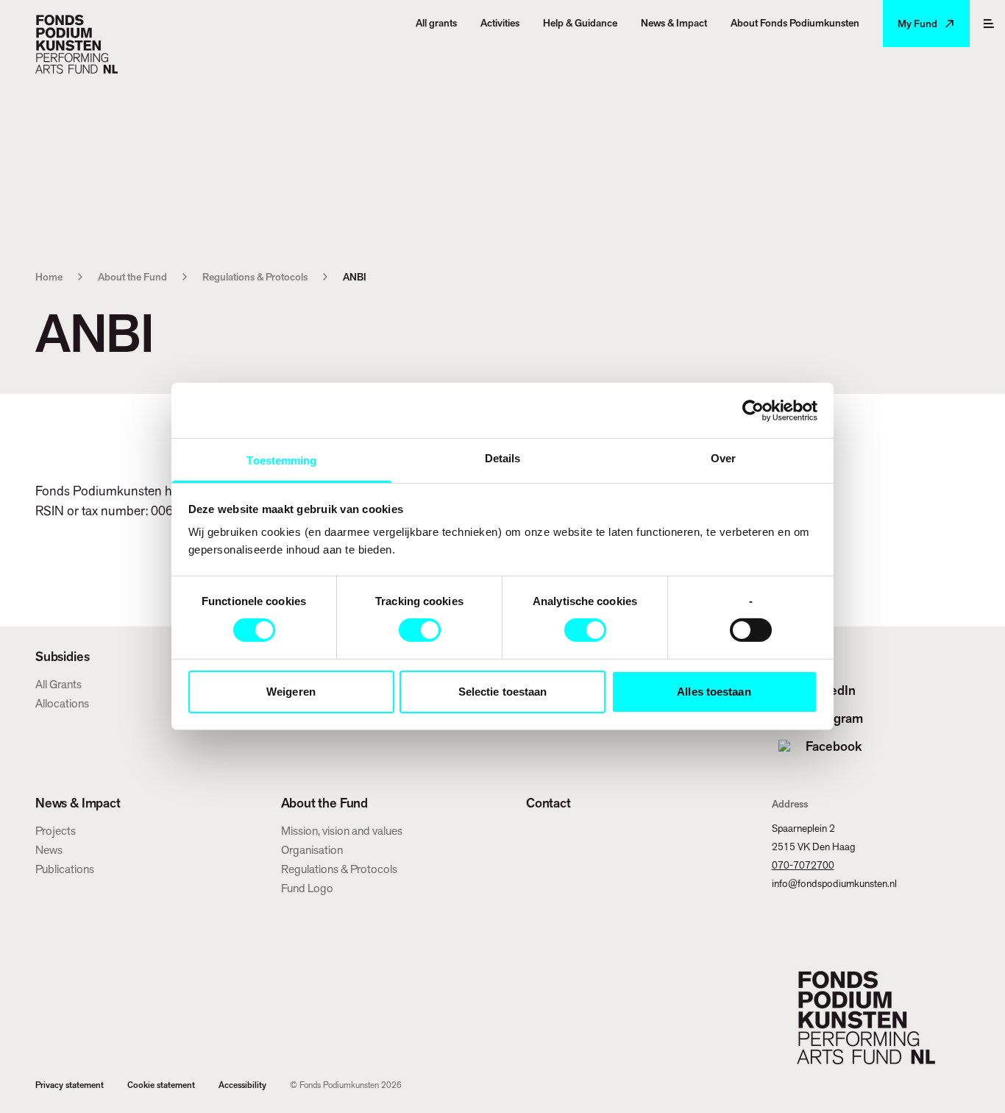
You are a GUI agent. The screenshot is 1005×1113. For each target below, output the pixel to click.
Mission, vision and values (341, 830)
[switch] (420, 630)
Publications (64, 869)
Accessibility (242, 1085)
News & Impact (78, 803)
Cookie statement (161, 1085)
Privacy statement (69, 1085)
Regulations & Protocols (255, 276)
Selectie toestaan (502, 691)
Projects (55, 830)
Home (49, 276)
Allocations (62, 703)
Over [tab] (723, 458)
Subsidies (62, 656)
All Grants (58, 684)
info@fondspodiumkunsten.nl (834, 883)
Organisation (312, 850)
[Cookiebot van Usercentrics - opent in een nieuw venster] (753, 410)
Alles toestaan (713, 691)
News (49, 850)
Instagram (834, 718)
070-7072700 (803, 865)
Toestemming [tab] (281, 460)
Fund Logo (307, 888)
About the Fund (132, 276)
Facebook (834, 746)
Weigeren (291, 691)
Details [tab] (503, 458)
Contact (548, 803)
